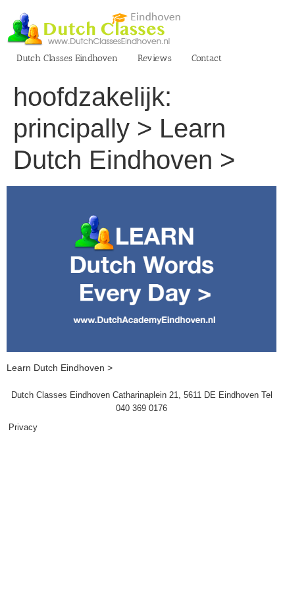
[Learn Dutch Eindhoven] (141, 192)
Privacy (23, 427)
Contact (207, 58)
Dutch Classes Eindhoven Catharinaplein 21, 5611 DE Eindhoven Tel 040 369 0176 (141, 401)
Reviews (155, 58)
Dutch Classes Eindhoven (67, 58)
